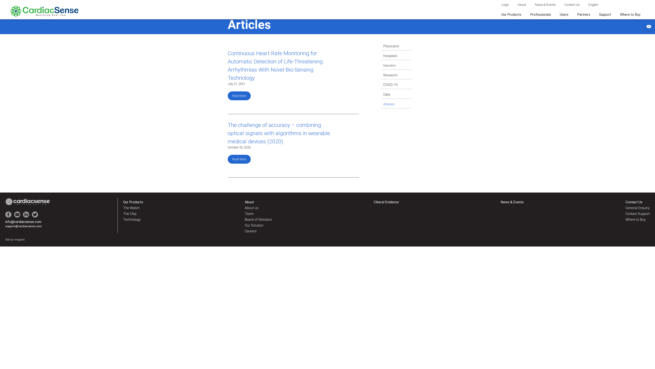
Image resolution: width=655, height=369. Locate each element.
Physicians (391, 46)
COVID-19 (390, 85)
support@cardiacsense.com (23, 226)
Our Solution (254, 225)
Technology (132, 219)
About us (251, 208)
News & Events (545, 4)
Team (249, 214)
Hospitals (390, 56)
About (522, 4)
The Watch (131, 208)
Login (505, 4)
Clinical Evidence (386, 202)
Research (390, 75)
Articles (389, 104)
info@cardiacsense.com (23, 222)
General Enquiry (637, 208)
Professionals (540, 14)
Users (564, 14)
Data (386, 94)
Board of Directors (258, 219)
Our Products (511, 14)
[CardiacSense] (44, 16)
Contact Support (637, 214)
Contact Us (572, 4)
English (593, 4)
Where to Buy (630, 14)
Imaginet (19, 239)
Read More (239, 96)
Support (605, 14)
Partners (583, 14)
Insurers (389, 65)
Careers (251, 231)
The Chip (129, 214)
